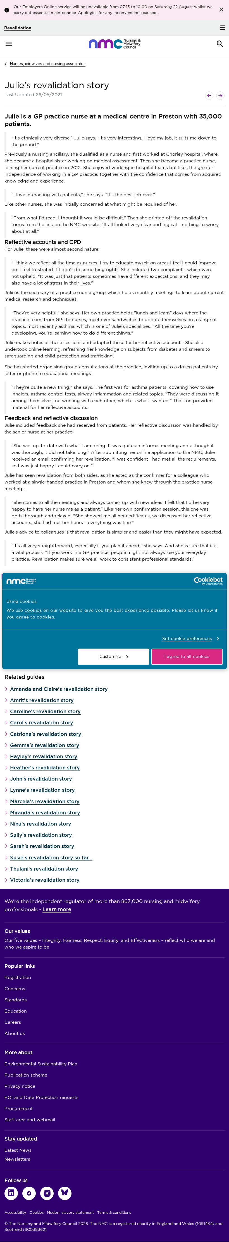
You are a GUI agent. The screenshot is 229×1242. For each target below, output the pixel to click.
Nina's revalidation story (40, 824)
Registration (17, 978)
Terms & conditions (114, 1212)
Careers (12, 1022)
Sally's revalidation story (41, 835)
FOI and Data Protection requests (41, 1098)
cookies (33, 610)
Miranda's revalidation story (45, 812)
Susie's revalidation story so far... (51, 857)
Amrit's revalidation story (42, 700)
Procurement (18, 1109)
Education (15, 1011)
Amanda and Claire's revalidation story (59, 689)
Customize (110, 656)
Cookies (37, 1212)
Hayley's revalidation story (43, 756)
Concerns (14, 989)
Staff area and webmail (29, 1120)
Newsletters (17, 1159)
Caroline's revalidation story (45, 711)
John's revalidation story (41, 779)
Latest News (18, 1150)
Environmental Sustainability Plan (40, 1064)
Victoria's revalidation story (45, 880)
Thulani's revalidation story (44, 869)
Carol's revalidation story (41, 722)
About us (14, 1034)
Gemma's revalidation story (44, 745)
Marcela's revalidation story (45, 801)
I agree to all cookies (186, 656)
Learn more (56, 909)
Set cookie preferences (187, 639)
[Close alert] (221, 9)
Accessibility (15, 1212)
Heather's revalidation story (45, 767)
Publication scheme (25, 1075)
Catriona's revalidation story (45, 734)
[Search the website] (220, 43)
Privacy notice (19, 1086)
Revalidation (17, 27)
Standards (15, 1000)
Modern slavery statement (70, 1212)
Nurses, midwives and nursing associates (47, 63)
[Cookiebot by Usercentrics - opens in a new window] (198, 581)
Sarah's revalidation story (42, 846)
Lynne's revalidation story (42, 790)
